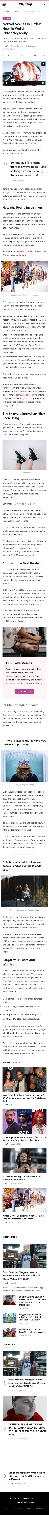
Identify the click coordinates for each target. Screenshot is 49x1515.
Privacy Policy (30, 1498)
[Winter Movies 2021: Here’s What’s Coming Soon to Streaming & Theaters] (24, 1200)
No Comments (33, 46)
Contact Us (14, 1498)
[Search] (45, 4)
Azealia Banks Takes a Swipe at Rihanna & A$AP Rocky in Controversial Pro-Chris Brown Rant (24, 1098)
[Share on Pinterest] (35, 55)
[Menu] (4, 4)
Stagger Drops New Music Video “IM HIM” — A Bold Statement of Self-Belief (30, 1317)
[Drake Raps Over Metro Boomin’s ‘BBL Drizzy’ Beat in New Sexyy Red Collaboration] (24, 1121)
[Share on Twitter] (22, 55)
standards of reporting (26, 395)
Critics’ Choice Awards (13, 981)
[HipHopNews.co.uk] (26, 5)
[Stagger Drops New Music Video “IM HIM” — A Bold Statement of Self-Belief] (9, 1318)
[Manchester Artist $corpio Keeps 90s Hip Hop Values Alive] (9, 1332)
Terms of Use (20, 1502)
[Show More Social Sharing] (44, 55)
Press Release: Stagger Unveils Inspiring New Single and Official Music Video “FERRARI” (21, 1275)
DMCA (32, 1502)
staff (6, 46)
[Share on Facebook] (9, 55)
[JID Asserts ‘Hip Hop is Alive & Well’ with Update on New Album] (24, 1160)
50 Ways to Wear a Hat (24, 504)
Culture (7, 18)
